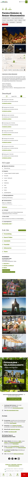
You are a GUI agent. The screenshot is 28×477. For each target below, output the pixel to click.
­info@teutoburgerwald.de (18, 408)
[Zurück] (6, 96)
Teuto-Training (7, 451)
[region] (14, 62)
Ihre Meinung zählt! (13, 431)
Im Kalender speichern (6, 103)
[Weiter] (21, 96)
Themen (6, 442)
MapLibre (5, 70)
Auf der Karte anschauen (22, 230)
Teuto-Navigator (13, 423)
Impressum (19, 464)
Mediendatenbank (22, 447)
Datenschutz (13, 464)
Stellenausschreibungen (18, 453)
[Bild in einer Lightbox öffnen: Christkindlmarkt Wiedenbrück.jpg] (20, 49)
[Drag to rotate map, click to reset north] (4, 59)
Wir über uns (8, 464)
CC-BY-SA (24, 333)
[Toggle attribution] (24, 70)
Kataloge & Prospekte (17, 425)
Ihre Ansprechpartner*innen (12, 410)
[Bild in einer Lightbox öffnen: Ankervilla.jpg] (8, 49)
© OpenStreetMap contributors (17, 70)
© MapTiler (10, 70)
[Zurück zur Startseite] (4, 2)
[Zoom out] (4, 57)
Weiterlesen (4, 207)
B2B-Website (16, 443)
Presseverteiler (9, 447)
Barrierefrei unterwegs (15, 429)
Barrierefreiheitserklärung (13, 465)
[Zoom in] (4, 55)
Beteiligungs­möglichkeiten (15, 442)
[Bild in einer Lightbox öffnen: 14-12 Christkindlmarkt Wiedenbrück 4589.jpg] (14, 35)
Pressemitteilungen (15, 446)
